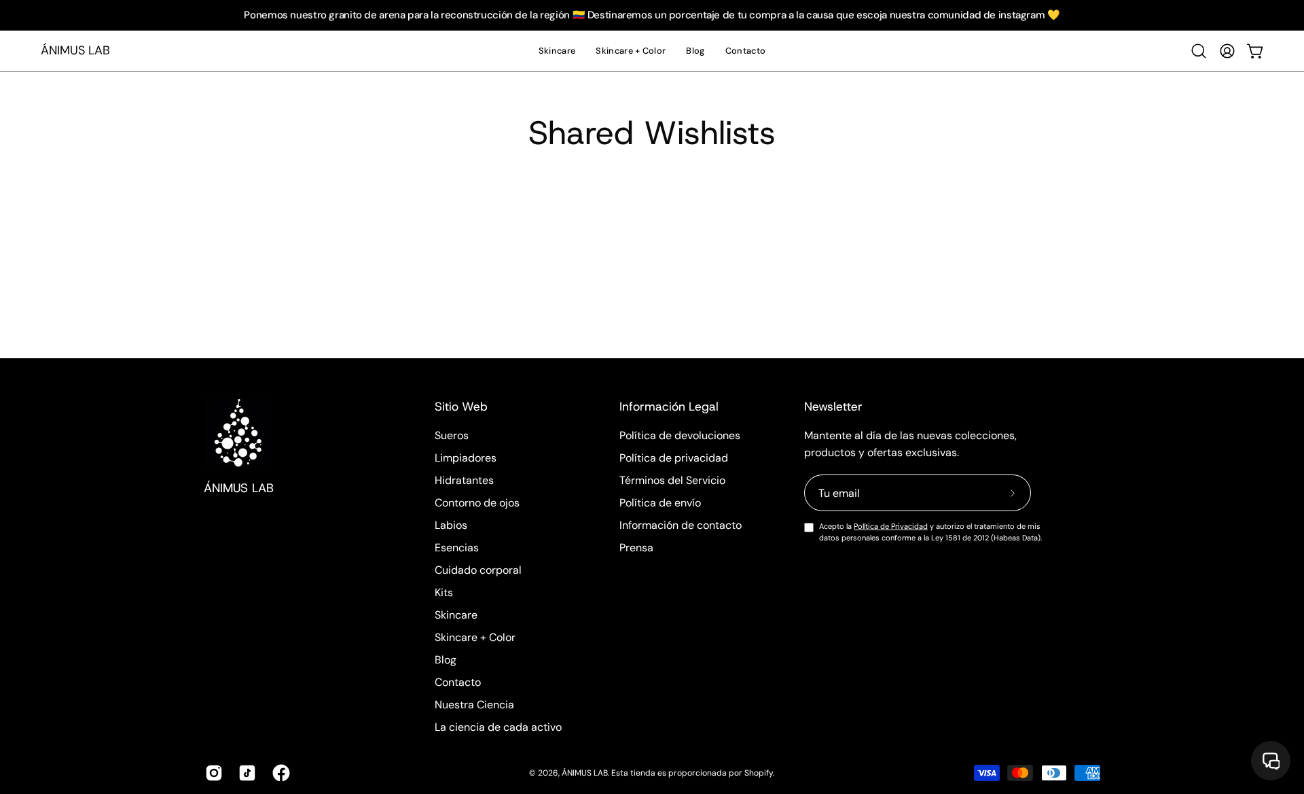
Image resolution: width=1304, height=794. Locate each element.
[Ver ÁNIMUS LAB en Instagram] (211, 773)
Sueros (452, 435)
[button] (1198, 51)
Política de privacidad (673, 458)
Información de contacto (680, 525)
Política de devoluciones (679, 435)
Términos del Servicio (672, 480)
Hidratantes (464, 480)
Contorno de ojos (477, 503)
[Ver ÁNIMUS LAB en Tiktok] (245, 773)
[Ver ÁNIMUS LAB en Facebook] (279, 773)
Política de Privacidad (891, 526)
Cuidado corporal (478, 570)
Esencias (457, 547)
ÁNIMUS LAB (75, 50)
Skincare (456, 615)
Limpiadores (465, 458)
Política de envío (660, 503)
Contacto (458, 682)
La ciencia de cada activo (498, 727)
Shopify (758, 772)
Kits (444, 592)
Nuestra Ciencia (474, 704)
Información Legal (669, 406)
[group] (652, 15)
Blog (445, 660)
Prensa (636, 547)
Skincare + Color (475, 637)
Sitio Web (461, 406)
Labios (451, 525)
